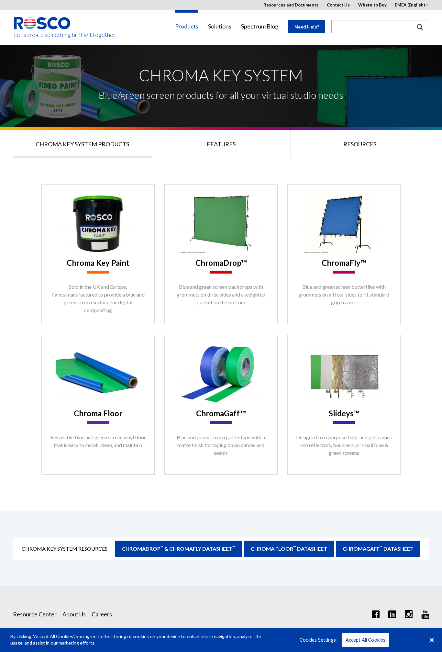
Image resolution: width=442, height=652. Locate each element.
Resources (359, 144)
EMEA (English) (410, 5)
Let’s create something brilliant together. (42, 34)
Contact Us (338, 5)
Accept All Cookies (366, 640)
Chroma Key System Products (82, 144)
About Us (74, 614)
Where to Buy (372, 5)
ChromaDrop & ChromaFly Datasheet (178, 548)
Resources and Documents (290, 5)
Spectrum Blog (259, 26)
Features (221, 144)
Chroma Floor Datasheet (289, 548)
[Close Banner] (432, 640)
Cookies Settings (318, 640)
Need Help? (306, 26)
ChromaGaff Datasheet (378, 548)
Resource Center (35, 614)
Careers (102, 614)
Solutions (219, 26)
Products (186, 26)
